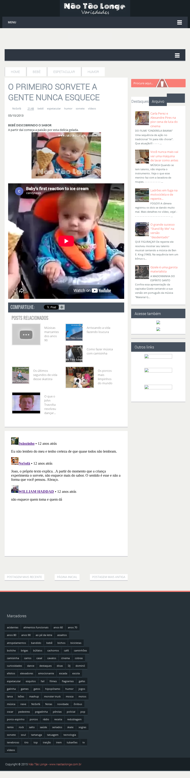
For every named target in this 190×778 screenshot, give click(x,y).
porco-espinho (16, 719)
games (24, 688)
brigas (24, 650)
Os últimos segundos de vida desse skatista (45, 375)
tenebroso (13, 742)
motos (82, 696)
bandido (36, 643)
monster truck (52, 696)
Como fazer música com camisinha (100, 351)
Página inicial (67, 577)
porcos (34, 719)
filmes (53, 681)
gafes (82, 681)
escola (76, 673)
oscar (10, 711)
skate (70, 727)
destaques (45, 665)
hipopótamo (52, 688)
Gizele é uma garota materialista (163, 269)
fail (42, 681)
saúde (43, 727)
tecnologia (69, 734)
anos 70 (72, 627)
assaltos (62, 635)
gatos (37, 688)
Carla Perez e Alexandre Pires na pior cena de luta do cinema (164, 119)
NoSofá (35, 704)
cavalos (51, 658)
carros (27, 658)
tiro (26, 742)
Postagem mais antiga (108, 577)
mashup (34, 696)
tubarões (72, 742)
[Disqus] (66, 493)
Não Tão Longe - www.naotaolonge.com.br (54, 764)
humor (68, 108)
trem (59, 742)
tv (83, 742)
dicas (60, 665)
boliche (11, 650)
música (11, 704)
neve (23, 704)
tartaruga (36, 734)
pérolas (57, 711)
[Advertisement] (59, 564)
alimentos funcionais (35, 627)
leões (21, 696)
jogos (82, 688)
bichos (61, 643)
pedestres (24, 711)
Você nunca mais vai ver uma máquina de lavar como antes (164, 156)
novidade (63, 704)
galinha (11, 688)
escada (63, 673)
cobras (79, 658)
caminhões (80, 650)
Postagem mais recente (24, 577)
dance (30, 665)
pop (82, 711)
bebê (41, 108)
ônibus (78, 704)
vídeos (92, 108)
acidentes (12, 627)
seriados (57, 727)
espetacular (54, 108)
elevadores (26, 673)
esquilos (31, 681)
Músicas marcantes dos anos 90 (51, 334)
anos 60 (58, 627)
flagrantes (68, 681)
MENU (12, 22)
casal (39, 658)
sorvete (80, 108)
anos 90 (26, 635)
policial (71, 711)
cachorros (53, 650)
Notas (48, 704)
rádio (46, 719)
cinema (65, 658)
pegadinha (41, 711)
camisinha (13, 658)
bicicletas (75, 643)
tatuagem (52, 734)
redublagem (74, 719)
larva (10, 696)
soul (23, 734)
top (36, 742)
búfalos (37, 650)
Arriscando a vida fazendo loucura (98, 330)
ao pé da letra (44, 635)
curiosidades (14, 665)
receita (58, 719)
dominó (80, 665)
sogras (82, 727)
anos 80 (11, 635)
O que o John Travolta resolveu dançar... (50, 404)
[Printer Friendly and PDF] (117, 308)
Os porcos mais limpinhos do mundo (105, 377)
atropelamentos (16, 643)
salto (32, 727)
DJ (69, 665)
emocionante (46, 673)
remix (10, 727)
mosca (69, 696)
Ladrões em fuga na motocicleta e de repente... (163, 194)
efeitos (11, 673)
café (66, 650)
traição (47, 742)
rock (21, 727)
